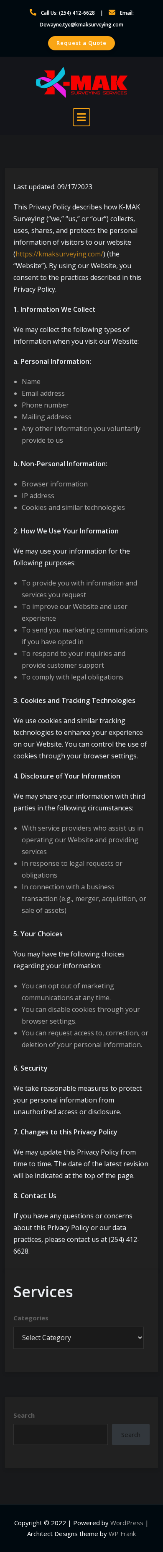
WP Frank (122, 1533)
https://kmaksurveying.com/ (59, 254)
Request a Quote (81, 43)
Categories (30, 1318)
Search (24, 1415)
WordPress (126, 1522)
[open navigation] (81, 117)
